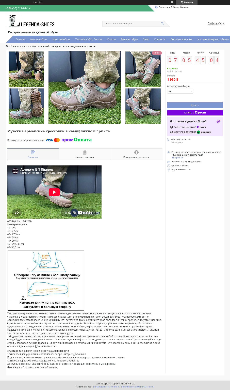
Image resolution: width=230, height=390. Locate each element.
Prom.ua (130, 383)
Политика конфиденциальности (137, 386)
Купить (195, 105)
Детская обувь (129, 39)
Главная (20, 39)
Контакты (160, 39)
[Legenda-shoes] (31, 21)
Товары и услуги (19, 46)
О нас (146, 39)
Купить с (189, 112)
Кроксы (111, 39)
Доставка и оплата (181, 39)
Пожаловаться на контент (106, 386)
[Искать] (162, 24)
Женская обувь (38, 39)
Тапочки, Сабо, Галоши (88, 39)
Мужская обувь (61, 39)
